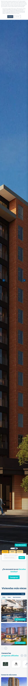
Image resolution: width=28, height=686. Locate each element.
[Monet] (22, 664)
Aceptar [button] (10, 16)
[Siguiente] (5, 648)
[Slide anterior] (3, 280)
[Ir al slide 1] (12, 548)
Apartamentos (17, 597)
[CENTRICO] (11, 664)
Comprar (14, 577)
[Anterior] (2, 648)
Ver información (21, 545)
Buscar (22, 557)
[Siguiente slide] (24, 280)
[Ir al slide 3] (16, 548)
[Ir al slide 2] (14, 548)
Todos (22, 594)
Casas (9, 597)
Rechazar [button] (17, 16)
